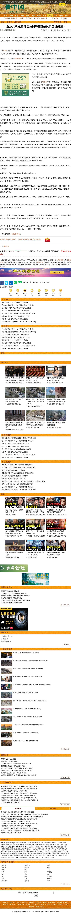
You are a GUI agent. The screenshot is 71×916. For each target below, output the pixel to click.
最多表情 (53, 808)
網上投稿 (5, 902)
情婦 (49, 847)
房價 (38, 851)
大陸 (11, 16)
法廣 (17, 849)
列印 (58, 30)
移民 (7, 855)
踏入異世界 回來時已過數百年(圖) (11, 598)
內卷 (56, 557)
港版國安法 (23, 845)
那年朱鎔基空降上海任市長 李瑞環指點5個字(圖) (17, 484)
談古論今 (29, 18)
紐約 (39, 16)
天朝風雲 (7, 18)
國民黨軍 (18, 58)
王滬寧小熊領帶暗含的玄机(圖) (10, 802)
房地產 (2, 851)
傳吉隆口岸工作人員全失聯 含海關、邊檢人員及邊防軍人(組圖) (35, 401)
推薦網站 (5, 904)
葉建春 (30, 383)
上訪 (6, 853)
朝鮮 (28, 849)
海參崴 (18, 851)
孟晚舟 (63, 845)
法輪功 (10, 853)
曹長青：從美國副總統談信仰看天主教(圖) (26, 652)
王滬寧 (20, 847)
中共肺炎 (3, 843)
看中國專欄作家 (7, 862)
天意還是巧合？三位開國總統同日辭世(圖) (14, 593)
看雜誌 (35, 904)
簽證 (22, 855)
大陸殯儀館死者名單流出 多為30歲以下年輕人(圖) (16, 826)
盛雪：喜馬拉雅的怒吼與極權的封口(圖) (25, 692)
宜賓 (38, 427)
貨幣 (49, 849)
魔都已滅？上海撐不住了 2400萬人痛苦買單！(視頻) (17, 768)
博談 (33, 16)
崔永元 (29, 847)
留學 (13, 855)
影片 (66, 16)
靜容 (25, 876)
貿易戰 (52, 843)
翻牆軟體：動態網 (34, 906)
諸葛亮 (18, 857)
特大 (62, 30)
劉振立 (13, 383)
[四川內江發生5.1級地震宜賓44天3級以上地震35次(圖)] (6, 700)
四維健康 (5, 881)
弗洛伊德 (41, 845)
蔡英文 (25, 851)
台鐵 (44, 843)
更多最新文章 (65, 777)
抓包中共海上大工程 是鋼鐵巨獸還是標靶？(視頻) (16, 770)
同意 (62, 4)
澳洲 (44, 855)
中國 (5, 51)
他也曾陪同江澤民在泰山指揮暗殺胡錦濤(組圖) (17, 465)
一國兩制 (3, 849)
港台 (27, 16)
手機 (35, 857)
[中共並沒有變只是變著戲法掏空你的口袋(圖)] (6, 708)
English (45, 902)
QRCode (25, 282)
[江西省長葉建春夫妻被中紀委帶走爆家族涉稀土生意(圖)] (6, 660)
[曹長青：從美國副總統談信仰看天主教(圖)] (6, 652)
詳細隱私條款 (42, 4)
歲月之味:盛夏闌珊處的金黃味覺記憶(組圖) (14, 773)
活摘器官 (20, 853)
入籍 (28, 855)
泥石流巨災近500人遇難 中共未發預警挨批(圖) (27, 717)
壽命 (48, 857)
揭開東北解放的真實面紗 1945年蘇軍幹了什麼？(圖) (19, 322)
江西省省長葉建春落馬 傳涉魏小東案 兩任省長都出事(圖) (18, 795)
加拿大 (31, 849)
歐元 (60, 849)
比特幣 (56, 849)
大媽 (35, 851)
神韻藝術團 (21, 904)
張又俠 (9, 383)
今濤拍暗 (27, 865)
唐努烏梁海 (34, 853)
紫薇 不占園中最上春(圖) (8, 759)
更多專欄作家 (65, 884)
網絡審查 (14, 853)
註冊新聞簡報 (6, 889)
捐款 (18, 902)
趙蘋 (48, 874)
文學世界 (37, 18)
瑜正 (3, 878)
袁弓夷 (17, 845)
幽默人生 (25, 857)
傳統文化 (44, 18)
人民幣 (52, 849)
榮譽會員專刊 (6, 587)
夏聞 (48, 870)
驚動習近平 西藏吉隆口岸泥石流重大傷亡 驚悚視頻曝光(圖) (19, 788)
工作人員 (43, 406)
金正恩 (54, 845)
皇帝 (14, 857)
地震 (29, 427)
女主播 (68, 853)
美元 (46, 849)
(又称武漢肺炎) (10, 843)
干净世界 (12, 904)
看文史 (9, 22)
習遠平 (61, 383)
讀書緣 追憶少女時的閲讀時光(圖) (11, 602)
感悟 (33, 857)
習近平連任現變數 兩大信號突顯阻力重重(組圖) (15, 595)
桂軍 (50, 855)
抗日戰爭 (40, 282)
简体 (47, 30)
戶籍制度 (13, 514)
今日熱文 (5, 362)
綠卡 (31, 855)
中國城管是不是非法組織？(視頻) (11, 833)
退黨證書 (41, 904)
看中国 (15, 8)
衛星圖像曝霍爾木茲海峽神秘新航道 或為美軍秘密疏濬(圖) (19, 775)
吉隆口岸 (37, 406)
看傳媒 (54, 904)
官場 (16, 16)
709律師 (3, 853)
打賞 (51, 30)
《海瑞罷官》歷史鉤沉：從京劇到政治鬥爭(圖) (15, 600)
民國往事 (14, 18)
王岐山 (58, 845)
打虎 (57, 847)
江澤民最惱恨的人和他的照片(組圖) (13, 470)
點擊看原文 (16, 234)
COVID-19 (31, 843)
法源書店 (28, 904)
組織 (18, 557)
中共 (48, 845)
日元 (63, 849)
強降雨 (12, 536)
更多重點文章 (65, 749)
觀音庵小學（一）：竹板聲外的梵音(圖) (15, 302)
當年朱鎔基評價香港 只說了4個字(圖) (14, 478)
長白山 (39, 853)
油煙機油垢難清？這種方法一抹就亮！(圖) (14, 791)
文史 (50, 16)
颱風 (8, 536)
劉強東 (32, 851)
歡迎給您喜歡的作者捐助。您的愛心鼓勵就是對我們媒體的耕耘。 (21, 239)
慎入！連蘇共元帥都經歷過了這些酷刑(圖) (15, 310)
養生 (54, 857)
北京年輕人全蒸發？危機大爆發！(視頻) (13, 766)
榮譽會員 (61, 260)
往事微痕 (8, 849)
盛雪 (60, 427)
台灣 (21, 851)
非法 (15, 557)
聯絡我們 (12, 902)
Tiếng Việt (59, 902)
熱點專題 (5, 632)
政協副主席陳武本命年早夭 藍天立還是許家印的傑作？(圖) (19, 798)
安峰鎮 (62, 404)
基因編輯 (58, 851)
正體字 (43, 536)
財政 (8, 851)
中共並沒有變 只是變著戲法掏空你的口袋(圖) (27, 708)
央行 (37, 849)
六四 (27, 845)
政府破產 (44, 514)
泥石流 (16, 404)
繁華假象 (38, 514)
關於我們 (24, 902)
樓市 (6, 851)
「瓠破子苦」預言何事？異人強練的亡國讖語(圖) (28, 725)
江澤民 (25, 847)
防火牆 (63, 851)
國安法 (48, 843)
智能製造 (51, 557)
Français (52, 902)
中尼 (50, 427)
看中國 (6, 246)
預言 (50, 536)
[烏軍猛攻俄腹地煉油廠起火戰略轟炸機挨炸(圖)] (6, 668)
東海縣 (58, 404)
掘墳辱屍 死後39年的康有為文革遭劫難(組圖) (16, 308)
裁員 (29, 514)
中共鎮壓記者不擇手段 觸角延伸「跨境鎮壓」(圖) (16, 763)
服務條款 (31, 902)
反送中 (42, 847)
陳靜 (25, 872)
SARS (52, 853)
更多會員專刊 (65, 605)
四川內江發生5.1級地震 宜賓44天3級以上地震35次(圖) (29, 700)
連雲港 (54, 404)
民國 (47, 855)
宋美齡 (65, 855)
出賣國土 (64, 843)
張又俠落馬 (4, 639)
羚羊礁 (60, 514)
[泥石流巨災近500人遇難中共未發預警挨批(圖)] (6, 717)
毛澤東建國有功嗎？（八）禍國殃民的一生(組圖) (18, 305)
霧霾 (55, 851)
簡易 (48, 865)
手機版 (43, 30)
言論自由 (63, 853)
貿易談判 (13, 847)
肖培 (36, 383)
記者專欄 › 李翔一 (61, 22)
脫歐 (34, 849)
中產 (14, 851)
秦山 (3, 876)
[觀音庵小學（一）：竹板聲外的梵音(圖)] (6, 741)
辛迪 (48, 881)
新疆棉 (7, 845)
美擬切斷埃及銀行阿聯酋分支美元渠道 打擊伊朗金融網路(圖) (32, 684)
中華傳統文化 (37, 536)
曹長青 (26, 881)
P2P (52, 851)
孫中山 (56, 855)
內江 (35, 427)
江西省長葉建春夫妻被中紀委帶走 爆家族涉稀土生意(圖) (14, 425)
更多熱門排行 (65, 804)
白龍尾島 (43, 853)
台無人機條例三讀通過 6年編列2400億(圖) (26, 733)
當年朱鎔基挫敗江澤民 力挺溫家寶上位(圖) (15, 316)
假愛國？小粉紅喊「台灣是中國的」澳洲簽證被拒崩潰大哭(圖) (20, 830)
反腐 (55, 847)
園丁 (3, 874)
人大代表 (18, 383)
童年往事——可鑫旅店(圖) (9, 761)
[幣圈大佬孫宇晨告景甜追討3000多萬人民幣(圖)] (6, 676)
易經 (21, 857)
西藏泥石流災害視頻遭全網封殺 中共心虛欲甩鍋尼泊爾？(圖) (19, 800)
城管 (11, 557)
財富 (11, 851)
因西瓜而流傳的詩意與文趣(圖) (10, 591)
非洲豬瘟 (45, 851)
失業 (8, 514)
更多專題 (66, 644)
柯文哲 (36, 845)
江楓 (25, 878)
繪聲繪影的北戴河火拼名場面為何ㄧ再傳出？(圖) (18, 473)
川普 (15, 843)
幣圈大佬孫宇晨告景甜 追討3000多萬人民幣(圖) (27, 676)
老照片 (44, 82)
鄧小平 (2, 857)
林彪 (6, 857)
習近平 (56, 843)
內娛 (57, 383)
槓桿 (43, 849)
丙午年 (17, 536)
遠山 (25, 870)
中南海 (33, 847)
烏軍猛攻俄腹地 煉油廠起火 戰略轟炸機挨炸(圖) (28, 668)
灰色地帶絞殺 (56, 536)
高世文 (13, 429)
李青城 (49, 876)
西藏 (13, 404)
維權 (67, 851)
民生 (33, 855)
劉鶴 (17, 847)
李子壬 (49, 878)
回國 (25, 855)
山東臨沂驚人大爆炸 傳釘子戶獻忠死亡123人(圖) (16, 821)
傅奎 (39, 383)
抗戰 (53, 855)
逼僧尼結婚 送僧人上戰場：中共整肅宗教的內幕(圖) (18, 313)
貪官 (46, 847)
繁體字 (30, 536)
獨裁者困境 (64, 536)
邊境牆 (2, 847)
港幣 (66, 849)
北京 (28, 851)
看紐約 (48, 904)
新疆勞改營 (57, 853)
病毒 (26, 843)
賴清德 (19, 843)
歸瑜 (48, 867)
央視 (2, 855)
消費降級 (34, 557)
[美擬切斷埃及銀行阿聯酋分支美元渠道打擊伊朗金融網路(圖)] (6, 684)
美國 (22, 16)
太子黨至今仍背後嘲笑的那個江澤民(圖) (15, 476)
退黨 (30, 845)
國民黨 (41, 843)
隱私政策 (38, 902)
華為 (51, 845)
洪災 (21, 536)
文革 (51, 857)
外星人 (45, 857)
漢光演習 (36, 843)
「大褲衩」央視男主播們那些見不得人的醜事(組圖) (18, 467)
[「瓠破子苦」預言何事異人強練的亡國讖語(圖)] (6, 725)
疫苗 (33, 845)
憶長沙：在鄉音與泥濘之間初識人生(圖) (15, 319)
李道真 (26, 867)
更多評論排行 (65, 835)
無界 (42, 906)
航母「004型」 (53, 514)
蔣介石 (61, 855)
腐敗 (52, 847)
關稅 (66, 845)
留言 (55, 30)
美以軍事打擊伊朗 (6, 636)
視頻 (3, 494)
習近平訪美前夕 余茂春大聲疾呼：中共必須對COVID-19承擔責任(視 (22, 816)
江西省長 (22, 429)
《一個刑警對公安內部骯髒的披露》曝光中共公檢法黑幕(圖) (19, 793)
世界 (44, 16)
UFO (45, 845)
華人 (4, 855)
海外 (37, 855)
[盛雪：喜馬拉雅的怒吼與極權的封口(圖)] (6, 692)
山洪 (20, 404)
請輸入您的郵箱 (23, 892)
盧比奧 (23, 843)
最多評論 (18, 808)
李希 (33, 383)
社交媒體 (21, 849)
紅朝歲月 (22, 18)
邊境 (53, 427)
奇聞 (61, 16)
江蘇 (50, 404)
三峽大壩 (3, 845)
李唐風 (49, 872)
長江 (11, 845)
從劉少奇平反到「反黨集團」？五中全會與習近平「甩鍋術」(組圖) (23, 481)
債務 (40, 849)
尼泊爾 (9, 404)
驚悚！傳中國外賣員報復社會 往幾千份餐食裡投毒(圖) (17, 812)
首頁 (5, 16)
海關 (16, 855)
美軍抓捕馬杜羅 (6, 641)
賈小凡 (4, 867)
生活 (55, 16)
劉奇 (8, 857)
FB (25, 849)
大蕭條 (33, 514)
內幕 (36, 847)
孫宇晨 (54, 383)
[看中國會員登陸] (14, 568)
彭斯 (6, 847)
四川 (32, 427)
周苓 (3, 872)
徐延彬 (9, 429)
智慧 (30, 857)
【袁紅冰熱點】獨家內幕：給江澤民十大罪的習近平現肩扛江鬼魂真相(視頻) (24, 814)
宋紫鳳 (4, 865)
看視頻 (66, 904)
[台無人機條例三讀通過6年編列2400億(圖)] (6, 733)
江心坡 (48, 853)
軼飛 (3, 870)
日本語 (66, 902)
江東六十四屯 (26, 853)
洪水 (14, 845)
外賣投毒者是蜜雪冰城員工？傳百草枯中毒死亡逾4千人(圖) (19, 786)
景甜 (50, 383)
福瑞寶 (60, 904)
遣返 (19, 855)
